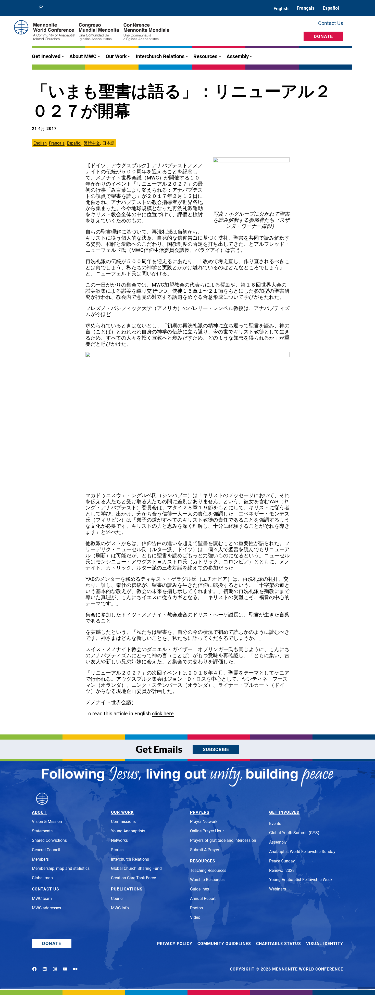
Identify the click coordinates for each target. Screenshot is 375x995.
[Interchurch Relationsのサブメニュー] (187, 56)
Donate (323, 36)
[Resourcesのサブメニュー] (220, 56)
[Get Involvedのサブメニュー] (63, 56)
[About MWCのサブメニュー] (99, 56)
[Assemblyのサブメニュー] (251, 56)
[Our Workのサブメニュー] (129, 56)
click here (163, 713)
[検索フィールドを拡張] (41, 8)
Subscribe (216, 749)
